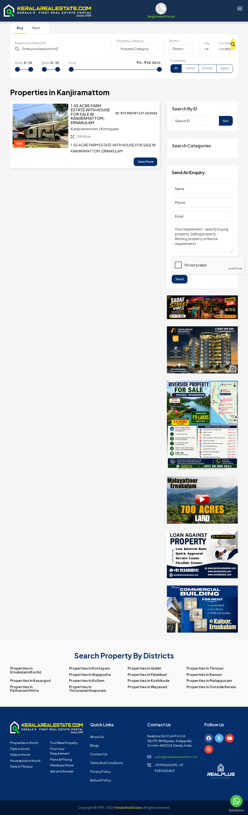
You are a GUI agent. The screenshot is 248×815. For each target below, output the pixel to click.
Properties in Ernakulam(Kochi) (25, 670)
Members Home (62, 765)
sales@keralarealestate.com (176, 757)
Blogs (94, 745)
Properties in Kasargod (30, 680)
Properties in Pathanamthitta (24, 689)
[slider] (17, 69)
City (206, 43)
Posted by (178, 61)
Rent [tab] (36, 28)
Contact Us (98, 754)
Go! (226, 121)
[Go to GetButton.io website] (236, 810)
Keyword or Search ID (30, 43)
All (176, 68)
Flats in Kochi (20, 749)
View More (145, 162)
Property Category (130, 41)
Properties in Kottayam (89, 668)
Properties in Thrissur (205, 668)
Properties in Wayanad (147, 687)
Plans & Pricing (61, 759)
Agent (224, 68)
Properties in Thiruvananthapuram (87, 689)
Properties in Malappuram (209, 680)
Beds (19, 63)
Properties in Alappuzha (90, 674)
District (174, 41)
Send (180, 279)
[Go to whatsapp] (236, 801)
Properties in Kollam (86, 680)
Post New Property (64, 743)
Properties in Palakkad (147, 674)
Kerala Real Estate (128, 807)
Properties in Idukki (144, 668)
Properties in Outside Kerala (211, 687)
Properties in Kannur (204, 674)
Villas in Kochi (20, 755)
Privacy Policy (100, 771)
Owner (190, 68)
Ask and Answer (61, 771)
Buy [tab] (20, 28)
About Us (97, 737)
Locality (225, 43)
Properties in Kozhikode (149, 680)
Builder (207, 68)
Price (72, 63)
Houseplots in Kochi (25, 761)
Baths (46, 63)
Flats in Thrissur (21, 766)
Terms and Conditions (106, 763)
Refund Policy (100, 780)
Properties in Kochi (24, 743)
